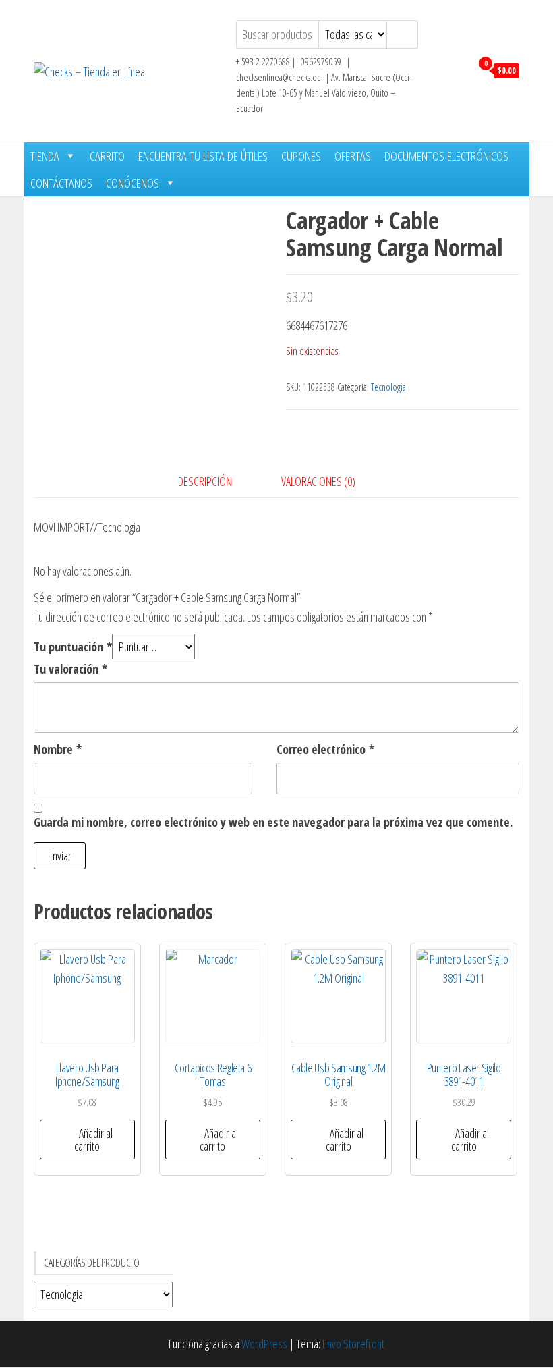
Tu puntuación (73, 646)
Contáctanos (61, 183)
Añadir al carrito (93, 1139)
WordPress (264, 1344)
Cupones (301, 156)
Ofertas (352, 156)
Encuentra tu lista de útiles (203, 156)
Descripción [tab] (205, 481)
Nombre (58, 749)
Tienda (44, 156)
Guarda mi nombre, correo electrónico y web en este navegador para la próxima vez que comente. (273, 822)
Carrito (107, 156)
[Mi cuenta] (457, 69)
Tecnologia (388, 387)
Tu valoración (70, 669)
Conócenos (132, 183)
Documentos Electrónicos (446, 156)
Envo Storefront (353, 1344)
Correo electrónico (325, 749)
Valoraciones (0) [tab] (318, 481)
